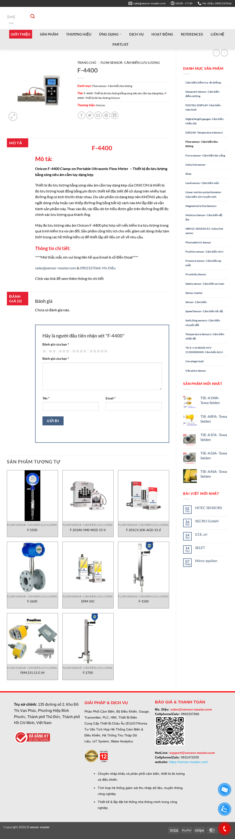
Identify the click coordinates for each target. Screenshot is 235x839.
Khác (188, 174)
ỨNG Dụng (108, 34)
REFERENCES (192, 34)
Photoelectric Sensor (198, 242)
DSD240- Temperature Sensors (204, 132)
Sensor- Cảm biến (196, 302)
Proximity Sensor (195, 274)
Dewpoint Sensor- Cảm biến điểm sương (202, 94)
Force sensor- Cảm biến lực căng (205, 155)
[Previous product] (224, 52)
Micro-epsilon (206, 560)
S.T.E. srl (201, 534)
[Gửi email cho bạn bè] (98, 115)
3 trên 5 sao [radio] (63, 351)
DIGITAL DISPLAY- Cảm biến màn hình (203, 107)
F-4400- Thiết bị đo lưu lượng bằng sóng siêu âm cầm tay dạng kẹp (123, 93)
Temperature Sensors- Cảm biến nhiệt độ (204, 336)
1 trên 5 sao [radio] (43, 351)
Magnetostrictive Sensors (200, 206)
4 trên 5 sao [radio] (79, 351)
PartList (120, 44)
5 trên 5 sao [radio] (98, 351)
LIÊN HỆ (217, 34)
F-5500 (32, 530)
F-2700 (88, 673)
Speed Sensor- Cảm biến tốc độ (204, 311)
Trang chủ (86, 62)
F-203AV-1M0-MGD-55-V (88, 530)
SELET (200, 547)
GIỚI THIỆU (21, 34)
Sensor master (194, 293)
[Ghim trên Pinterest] (106, 115)
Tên (46, 398)
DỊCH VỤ (136, 34)
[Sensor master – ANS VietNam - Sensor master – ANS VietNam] (11, 18)
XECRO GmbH (206, 521)
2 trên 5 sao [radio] (51, 351)
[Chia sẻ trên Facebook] (81, 115)
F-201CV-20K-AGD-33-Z (143, 530)
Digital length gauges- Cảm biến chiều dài (204, 121)
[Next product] (216, 52)
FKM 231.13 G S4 (32, 673)
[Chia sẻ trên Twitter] (90, 115)
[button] (12, 116)
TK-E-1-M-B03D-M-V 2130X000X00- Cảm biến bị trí (204, 350)
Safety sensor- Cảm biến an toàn (204, 283)
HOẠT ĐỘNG (162, 34)
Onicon (100, 105)
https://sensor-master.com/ (188, 762)
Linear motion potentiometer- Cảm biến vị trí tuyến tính (203, 194)
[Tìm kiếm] (30, 16)
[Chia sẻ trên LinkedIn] (114, 115)
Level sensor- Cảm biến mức (202, 183)
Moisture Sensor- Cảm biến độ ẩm (203, 217)
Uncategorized (194, 361)
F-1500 (144, 601)
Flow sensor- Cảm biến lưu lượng (201, 144)
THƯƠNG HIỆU (78, 34)
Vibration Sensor (195, 370)
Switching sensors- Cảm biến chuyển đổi (202, 322)
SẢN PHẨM (49, 34)
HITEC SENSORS (208, 507)
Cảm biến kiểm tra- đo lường (203, 82)
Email (111, 398)
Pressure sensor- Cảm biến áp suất (203, 263)
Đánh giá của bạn (55, 344)
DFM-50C (88, 601)
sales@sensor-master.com (55, 268)
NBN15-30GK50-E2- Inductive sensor (204, 231)
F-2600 (32, 601)
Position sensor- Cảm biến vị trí (204, 251)
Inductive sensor (195, 164)
